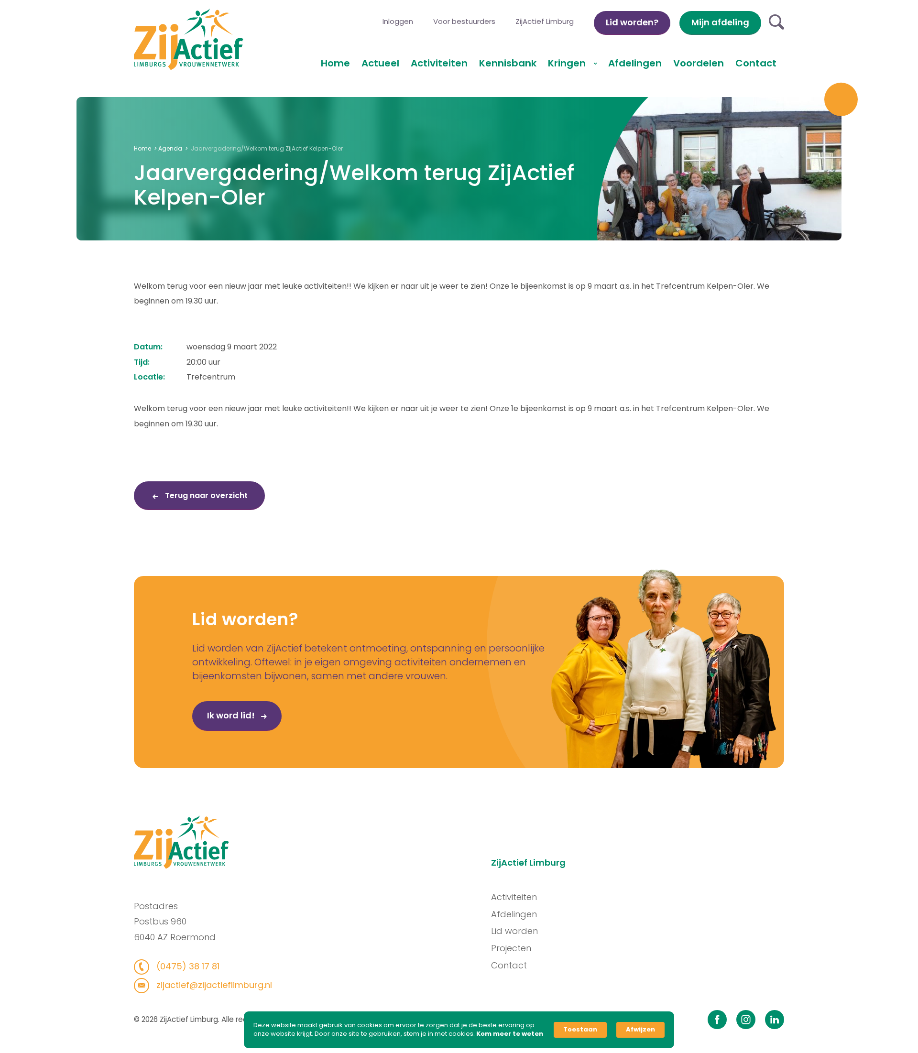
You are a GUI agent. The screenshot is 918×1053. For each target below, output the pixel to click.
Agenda (170, 148)
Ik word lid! (232, 715)
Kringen (568, 63)
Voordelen (698, 63)
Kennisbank (507, 63)
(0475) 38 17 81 (186, 966)
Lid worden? (632, 22)
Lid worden (514, 931)
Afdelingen (635, 63)
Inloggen (397, 21)
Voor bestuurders (464, 21)
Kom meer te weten (509, 1034)
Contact (755, 63)
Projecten (511, 948)
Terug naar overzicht (205, 495)
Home (335, 63)
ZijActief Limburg (544, 21)
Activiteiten (439, 63)
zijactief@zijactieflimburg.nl (213, 985)
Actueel (380, 63)
